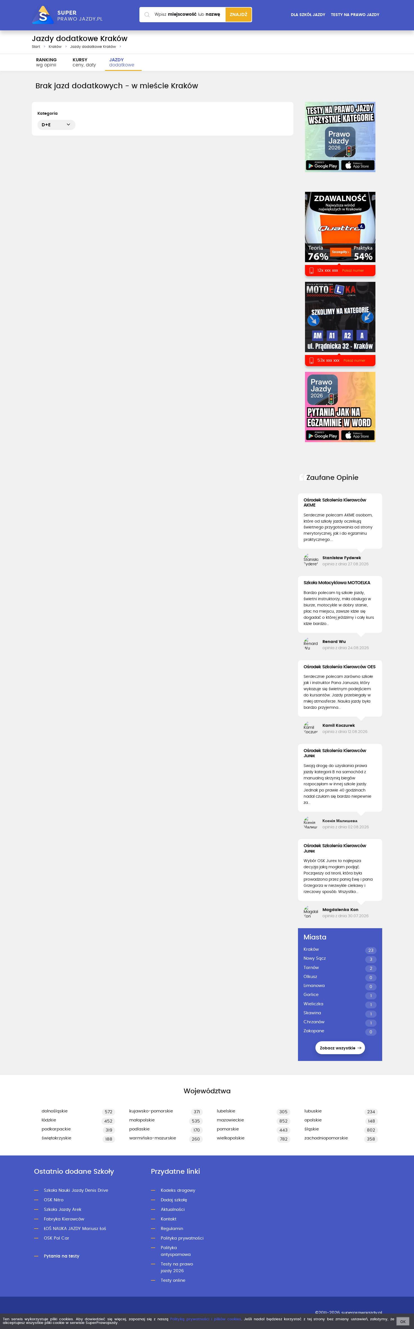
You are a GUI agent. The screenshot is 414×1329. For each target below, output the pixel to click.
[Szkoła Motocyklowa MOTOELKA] (340, 324)
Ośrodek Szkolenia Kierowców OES (339, 667)
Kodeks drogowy (178, 1190)
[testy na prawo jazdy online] (340, 137)
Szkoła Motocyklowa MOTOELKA (337, 583)
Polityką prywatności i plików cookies (205, 1319)
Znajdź (238, 14)
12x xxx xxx (327, 270)
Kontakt (168, 1219)
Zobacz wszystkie (338, 1048)
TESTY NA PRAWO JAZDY (355, 15)
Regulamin (172, 1229)
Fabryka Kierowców (64, 1219)
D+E (46, 125)
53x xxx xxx (328, 360)
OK (403, 1322)
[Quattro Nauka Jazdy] (340, 234)
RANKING (46, 62)
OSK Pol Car (56, 1238)
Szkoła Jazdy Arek (62, 1209)
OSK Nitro (53, 1200)
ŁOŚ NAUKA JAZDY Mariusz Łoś (75, 1229)
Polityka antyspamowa (176, 1251)
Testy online (173, 1280)
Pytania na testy (61, 1256)
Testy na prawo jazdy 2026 (177, 1267)
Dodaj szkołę (174, 1200)
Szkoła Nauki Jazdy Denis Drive (76, 1190)
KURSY (84, 62)
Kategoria (47, 114)
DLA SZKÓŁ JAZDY (308, 15)
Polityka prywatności (182, 1238)
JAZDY (121, 62)
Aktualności (173, 1209)
